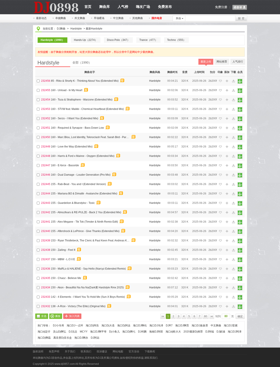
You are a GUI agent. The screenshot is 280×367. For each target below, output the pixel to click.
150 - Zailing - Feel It (63, 249)
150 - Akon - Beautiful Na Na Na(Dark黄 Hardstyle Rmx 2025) (87, 287)
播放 (57, 316)
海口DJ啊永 (81, 337)
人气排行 (238, 61)
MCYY (84, 331)
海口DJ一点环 (75, 325)
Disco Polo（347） (118, 40)
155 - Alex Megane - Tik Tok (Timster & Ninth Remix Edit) (84, 221)
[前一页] (162, 316)
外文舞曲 (80, 18)
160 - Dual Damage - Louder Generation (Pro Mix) (80, 174)
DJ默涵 (221, 331)
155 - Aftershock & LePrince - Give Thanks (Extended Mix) (85, 231)
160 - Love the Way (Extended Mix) (72, 146)
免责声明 (54, 351)
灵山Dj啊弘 (59, 331)
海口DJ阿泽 (235, 331)
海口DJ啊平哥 (98, 331)
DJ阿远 (95, 337)
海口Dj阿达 (123, 325)
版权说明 (38, 351)
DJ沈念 (73, 331)
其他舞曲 (137, 18)
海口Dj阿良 (92, 325)
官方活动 (134, 351)
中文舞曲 (118, 18)
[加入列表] (226, 81)
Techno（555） (176, 40)
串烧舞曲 (60, 18)
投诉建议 (102, 351)
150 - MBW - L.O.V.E (63, 259)
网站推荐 (222, 61)
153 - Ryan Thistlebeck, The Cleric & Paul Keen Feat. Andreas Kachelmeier (91, 240)
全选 (43, 316)
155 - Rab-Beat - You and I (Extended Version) (78, 184)
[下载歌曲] (233, 81)
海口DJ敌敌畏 (200, 325)
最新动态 (41, 18)
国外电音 (157, 18)
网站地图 (118, 351)
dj (56, 1)
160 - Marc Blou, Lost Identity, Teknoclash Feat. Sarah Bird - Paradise (91, 137)
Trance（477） (148, 40)
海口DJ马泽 (156, 325)
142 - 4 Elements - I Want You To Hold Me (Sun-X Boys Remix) (88, 296)
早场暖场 (99, 18)
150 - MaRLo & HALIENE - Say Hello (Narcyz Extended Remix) (88, 268)
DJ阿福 (209, 331)
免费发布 (165, 7)
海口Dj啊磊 (44, 337)
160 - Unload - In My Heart (66, 90)
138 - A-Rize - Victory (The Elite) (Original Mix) (78, 306)
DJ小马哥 (58, 325)
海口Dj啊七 (128, 331)
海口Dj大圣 (108, 325)
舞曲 (178, 18)
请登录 (239, 7)
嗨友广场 (143, 7)
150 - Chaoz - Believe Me (66, 278)
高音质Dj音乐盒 (62, 337)
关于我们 (70, 351)
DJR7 (169, 325)
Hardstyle (76, 28)
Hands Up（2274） (85, 40)
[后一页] (211, 316)
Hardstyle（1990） (52, 40)
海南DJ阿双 (156, 331)
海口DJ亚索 (231, 325)
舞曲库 (104, 7)
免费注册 (221, 7)
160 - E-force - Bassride (65, 165)
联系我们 (86, 351)
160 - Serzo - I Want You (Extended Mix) (74, 118)
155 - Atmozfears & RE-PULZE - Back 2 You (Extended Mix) (86, 212)
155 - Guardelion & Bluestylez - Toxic (73, 202)
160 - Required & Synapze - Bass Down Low (77, 127)
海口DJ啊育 (182, 325)
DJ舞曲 (61, 28)
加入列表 (74, 316)
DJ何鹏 (142, 331)
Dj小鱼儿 (114, 331)
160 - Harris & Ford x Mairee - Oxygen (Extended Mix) (82, 156)
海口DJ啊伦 (140, 325)
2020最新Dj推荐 (193, 331)
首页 (87, 7)
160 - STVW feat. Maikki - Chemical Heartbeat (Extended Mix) (87, 109)
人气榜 (123, 7)
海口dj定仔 (44, 331)
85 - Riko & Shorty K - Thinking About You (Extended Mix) (85, 80)
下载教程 (150, 351)
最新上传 (206, 61)
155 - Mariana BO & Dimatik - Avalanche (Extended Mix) (84, 193)
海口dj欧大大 (173, 331)
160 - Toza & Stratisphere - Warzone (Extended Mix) (81, 99)
